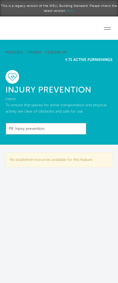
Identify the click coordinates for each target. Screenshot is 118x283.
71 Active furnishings (90, 59)
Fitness (34, 52)
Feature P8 (56, 52)
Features (14, 52)
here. (70, 11)
